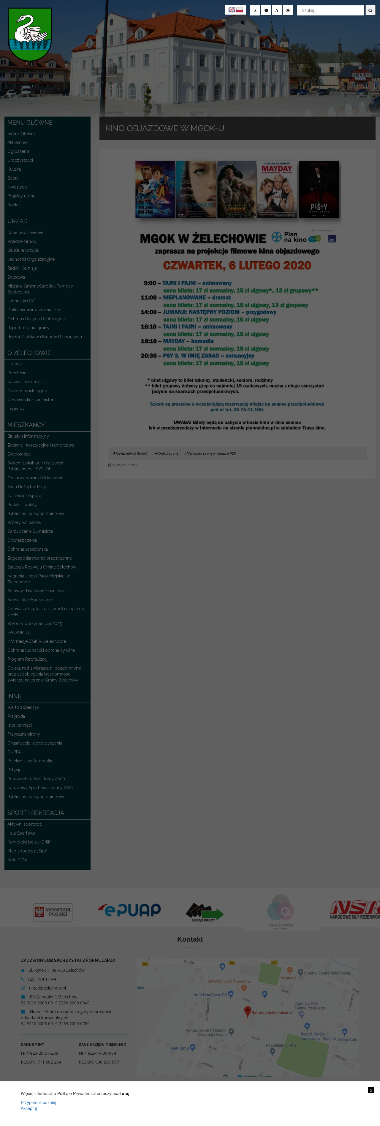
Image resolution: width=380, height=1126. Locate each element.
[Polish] (239, 10)
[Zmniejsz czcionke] (255, 10)
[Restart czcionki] (266, 10)
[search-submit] (370, 10)
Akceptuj (29, 1108)
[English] (231, 10)
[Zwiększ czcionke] (277, 10)
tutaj (124, 1093)
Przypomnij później (38, 1102)
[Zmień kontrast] (288, 10)
